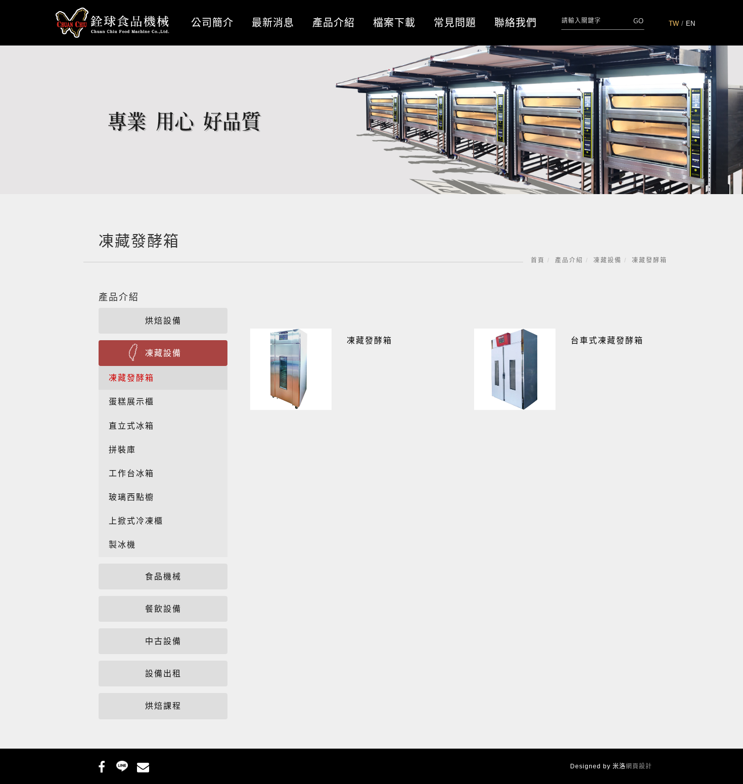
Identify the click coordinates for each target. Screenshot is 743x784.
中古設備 (163, 641)
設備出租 (163, 673)
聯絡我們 (515, 22)
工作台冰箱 (131, 473)
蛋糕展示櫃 (131, 401)
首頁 (538, 260)
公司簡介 (212, 22)
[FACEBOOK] (101, 765)
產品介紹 (333, 22)
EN (690, 23)
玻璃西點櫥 (131, 497)
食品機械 (163, 576)
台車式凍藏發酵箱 (607, 340)
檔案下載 (394, 22)
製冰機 (122, 544)
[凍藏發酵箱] (291, 368)
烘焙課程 (163, 706)
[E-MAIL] (143, 765)
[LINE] (122, 765)
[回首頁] (112, 23)
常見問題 (455, 22)
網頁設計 (639, 766)
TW (674, 23)
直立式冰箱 (131, 426)
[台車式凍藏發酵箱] (514, 368)
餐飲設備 (163, 609)
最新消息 (273, 22)
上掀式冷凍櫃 (136, 521)
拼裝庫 (122, 449)
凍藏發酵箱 (649, 260)
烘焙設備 (163, 320)
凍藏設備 (607, 260)
